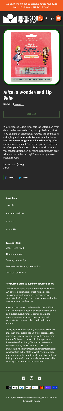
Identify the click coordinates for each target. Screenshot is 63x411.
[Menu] (58, 18)
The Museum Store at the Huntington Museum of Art (35, 398)
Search (10, 205)
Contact (10, 221)
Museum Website (15, 213)
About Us (11, 229)
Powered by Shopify (31, 401)
